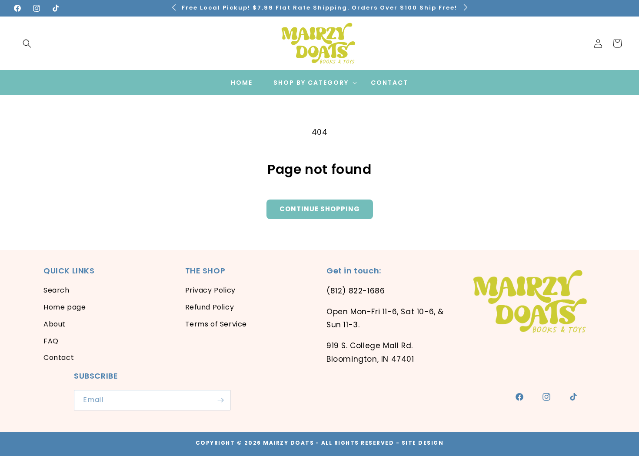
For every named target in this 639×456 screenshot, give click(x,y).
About (54, 324)
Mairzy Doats (288, 442)
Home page (64, 307)
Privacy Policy (210, 290)
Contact (58, 358)
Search (56, 290)
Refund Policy (209, 307)
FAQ (51, 341)
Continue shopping (320, 208)
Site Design (423, 442)
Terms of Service (216, 324)
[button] (27, 43)
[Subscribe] (220, 400)
